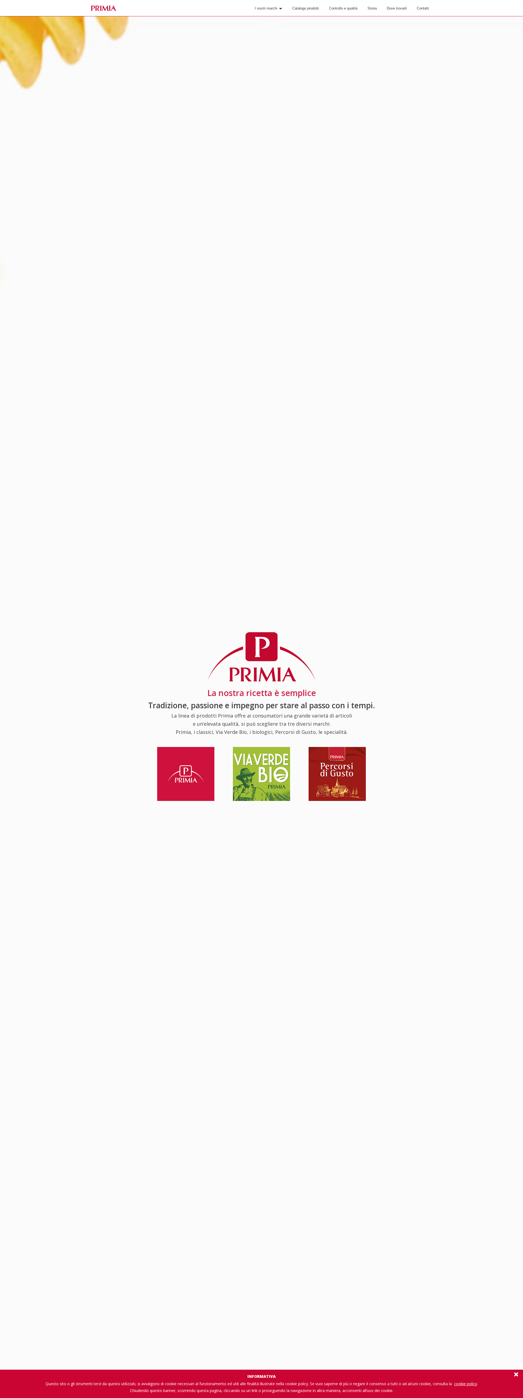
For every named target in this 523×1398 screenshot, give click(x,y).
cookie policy (465, 1383)
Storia (372, 8)
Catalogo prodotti (305, 8)
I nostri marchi (266, 8)
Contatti (423, 8)
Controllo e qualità (343, 8)
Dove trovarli (397, 8)
